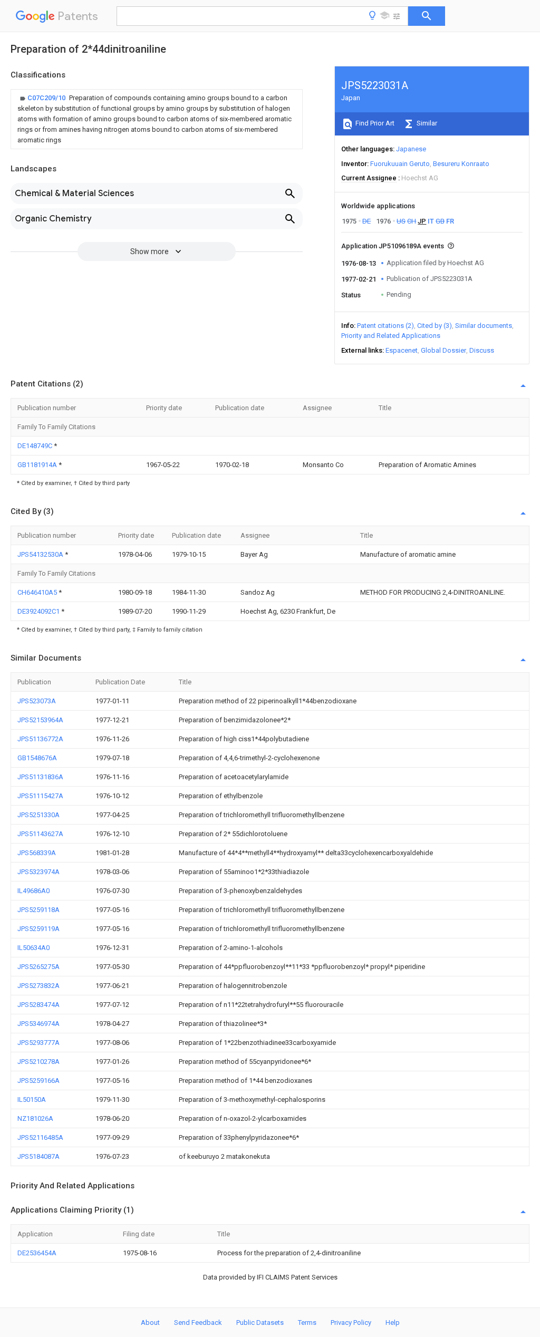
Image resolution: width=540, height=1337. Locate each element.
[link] (156, 119)
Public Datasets (260, 1322)
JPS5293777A (38, 1043)
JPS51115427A (40, 796)
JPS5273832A (38, 986)
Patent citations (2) (385, 326)
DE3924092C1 (39, 611)
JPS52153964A (40, 720)
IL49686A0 (33, 891)
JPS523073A (36, 701)
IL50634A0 (33, 948)
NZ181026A (35, 1118)
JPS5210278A (38, 1061)
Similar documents (483, 326)
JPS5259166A (38, 1080)
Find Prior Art (374, 123)
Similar (426, 123)
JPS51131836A (40, 777)
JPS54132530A (41, 554)
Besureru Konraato (461, 164)
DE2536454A (36, 1253)
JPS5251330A (38, 815)
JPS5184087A (38, 1156)
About (150, 1322)
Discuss (481, 350)
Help (392, 1322)
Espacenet (401, 350)
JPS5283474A (38, 1005)
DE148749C (35, 446)
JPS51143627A (40, 834)
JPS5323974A (38, 872)
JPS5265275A (38, 967)
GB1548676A (37, 758)
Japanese (411, 149)
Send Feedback (198, 1322)
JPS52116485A (40, 1137)
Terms (307, 1322)
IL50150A (31, 1099)
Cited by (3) (434, 326)
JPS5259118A (38, 910)
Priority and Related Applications (390, 336)
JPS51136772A (40, 739)
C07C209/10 (47, 98)
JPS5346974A (38, 1024)
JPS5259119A (38, 929)
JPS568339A (36, 853)
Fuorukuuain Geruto (400, 164)
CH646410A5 (38, 592)
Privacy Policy (351, 1322)
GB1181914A (38, 465)
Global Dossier (443, 350)
